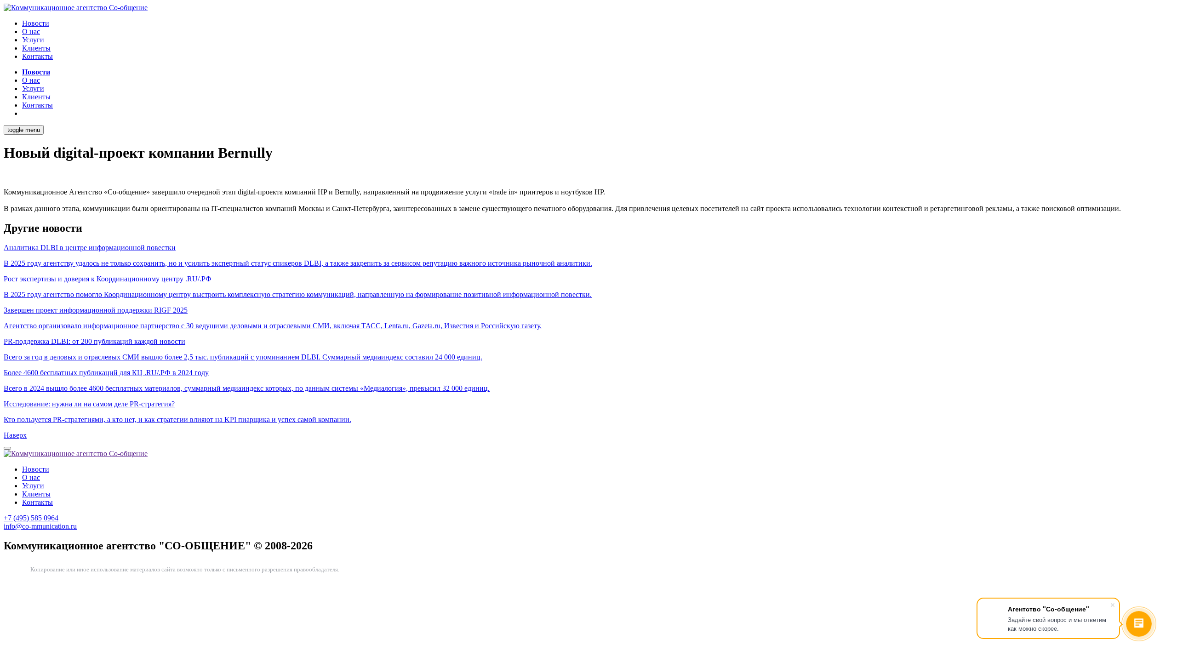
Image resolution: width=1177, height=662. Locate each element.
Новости (35, 23)
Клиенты (36, 48)
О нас (31, 31)
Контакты (37, 56)
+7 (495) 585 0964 (31, 518)
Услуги (33, 40)
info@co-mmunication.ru (40, 526)
